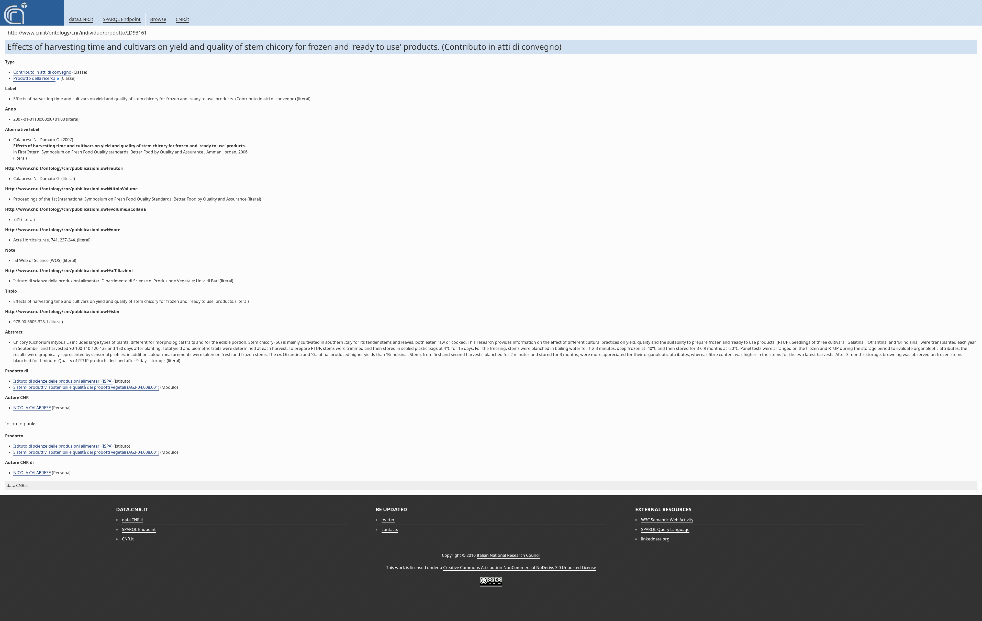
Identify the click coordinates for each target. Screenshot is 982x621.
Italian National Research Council (508, 555)
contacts (390, 529)
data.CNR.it (81, 19)
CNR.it (182, 19)
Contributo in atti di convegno (42, 72)
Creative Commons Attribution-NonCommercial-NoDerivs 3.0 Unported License (519, 567)
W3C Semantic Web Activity (667, 520)
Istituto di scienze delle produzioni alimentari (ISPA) (63, 381)
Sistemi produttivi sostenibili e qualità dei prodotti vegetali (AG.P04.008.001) (86, 387)
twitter (388, 520)
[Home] (32, 13)
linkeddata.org (655, 539)
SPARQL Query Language (665, 529)
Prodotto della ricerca (34, 78)
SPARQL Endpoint (122, 19)
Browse (158, 19)
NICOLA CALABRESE (32, 408)
